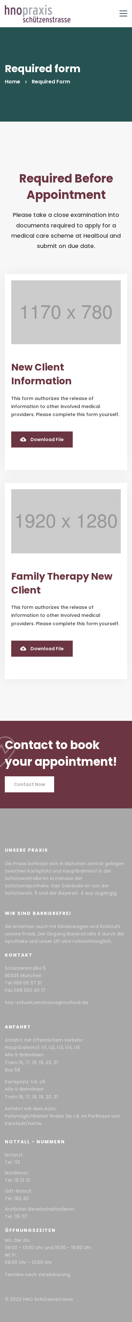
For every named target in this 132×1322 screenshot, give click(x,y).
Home (12, 81)
